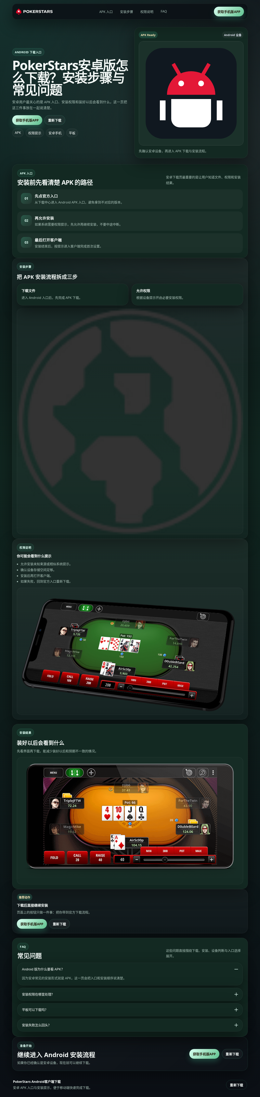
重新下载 (54, 120)
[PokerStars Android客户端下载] (34, 12)
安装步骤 (126, 12)
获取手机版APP (229, 12)
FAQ (164, 11)
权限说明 (146, 12)
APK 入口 (106, 12)
